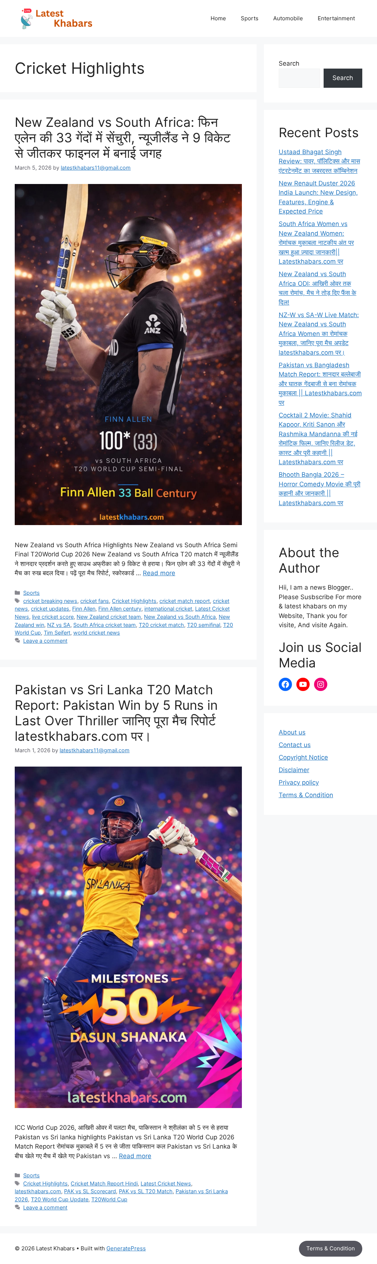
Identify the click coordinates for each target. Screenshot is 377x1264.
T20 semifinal (203, 625)
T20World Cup (109, 1199)
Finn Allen (83, 608)
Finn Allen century (119, 608)
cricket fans (94, 601)
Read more (159, 573)
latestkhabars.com (38, 1191)
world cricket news (96, 632)
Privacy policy (299, 782)
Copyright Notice (303, 757)
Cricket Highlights (134, 601)
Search (289, 63)
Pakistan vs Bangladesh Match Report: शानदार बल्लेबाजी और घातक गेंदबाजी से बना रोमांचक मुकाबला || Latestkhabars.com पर (320, 383)
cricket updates (50, 608)
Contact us (295, 745)
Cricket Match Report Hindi (104, 1183)
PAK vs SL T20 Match (146, 1191)
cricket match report (184, 601)
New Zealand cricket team (109, 617)
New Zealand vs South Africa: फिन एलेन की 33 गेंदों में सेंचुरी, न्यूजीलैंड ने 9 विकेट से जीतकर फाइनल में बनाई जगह (122, 137)
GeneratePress (126, 1248)
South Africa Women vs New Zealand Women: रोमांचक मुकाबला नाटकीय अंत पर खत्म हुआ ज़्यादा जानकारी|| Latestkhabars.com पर (316, 242)
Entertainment (336, 18)
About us (292, 732)
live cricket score (53, 617)
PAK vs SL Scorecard (90, 1191)
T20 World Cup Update (59, 1199)
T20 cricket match (161, 625)
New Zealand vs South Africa (180, 617)
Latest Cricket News (166, 1183)
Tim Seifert (57, 632)
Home (218, 18)
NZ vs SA (58, 625)
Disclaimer (294, 770)
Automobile (288, 18)
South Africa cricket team (104, 625)
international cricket (168, 608)
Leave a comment (45, 641)
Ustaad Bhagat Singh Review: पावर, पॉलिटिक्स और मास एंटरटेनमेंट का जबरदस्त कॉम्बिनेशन (319, 161)
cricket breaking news (50, 601)
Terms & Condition (306, 795)
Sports (249, 18)
